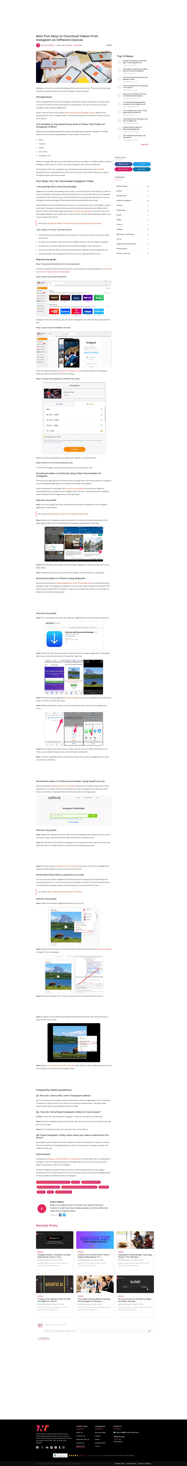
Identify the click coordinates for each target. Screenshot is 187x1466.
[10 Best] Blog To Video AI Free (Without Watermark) (67, 514)
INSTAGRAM (103, 1187)
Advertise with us (82, 1439)
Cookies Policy (120, 1463)
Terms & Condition (144, 1463)
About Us (79, 1432)
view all (144, 144)
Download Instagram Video (91, 1182)
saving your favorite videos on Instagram (63, 1159)
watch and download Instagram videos (79, 113)
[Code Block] (65, 1331)
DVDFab (100, 169)
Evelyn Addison (48, 45)
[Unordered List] (60, 1331)
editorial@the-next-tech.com (127, 1432)
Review (69, 45)
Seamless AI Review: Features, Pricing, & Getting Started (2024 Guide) (73, 223)
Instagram (124, 169)
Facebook (124, 164)
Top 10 (97, 1446)
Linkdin (142, 169)
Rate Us (83, 1455)
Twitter (142, 164)
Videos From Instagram (64, 1192)
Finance (98, 1436)
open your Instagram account (71, 371)
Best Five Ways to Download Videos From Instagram (53, 1182)
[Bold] (46, 1331)
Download (75, 1182)
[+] (73, 1331)
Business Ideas (100, 1432)
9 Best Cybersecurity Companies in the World (64, 892)
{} (70, 1331)
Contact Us (80, 1443)
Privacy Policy (131, 1463)
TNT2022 (41, 1192)
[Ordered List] (57, 1331)
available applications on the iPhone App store (73, 583)
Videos (50, 1192)
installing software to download (63, 786)
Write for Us (80, 1436)
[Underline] (52, 1331)
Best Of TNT (80, 1446)
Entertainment (100, 1443)
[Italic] (49, 1331)
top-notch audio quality (81, 211)
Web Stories (118, 1441)
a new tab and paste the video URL (61, 1065)
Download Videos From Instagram (48, 1187)
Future (97, 1439)
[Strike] (54, 1331)
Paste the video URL (74, 698)
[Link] (68, 1331)
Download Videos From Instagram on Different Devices (79, 1187)
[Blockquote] (62, 1331)
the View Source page (102, 949)
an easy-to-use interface (75, 488)
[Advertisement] (93, 24)
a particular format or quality (66, 866)
